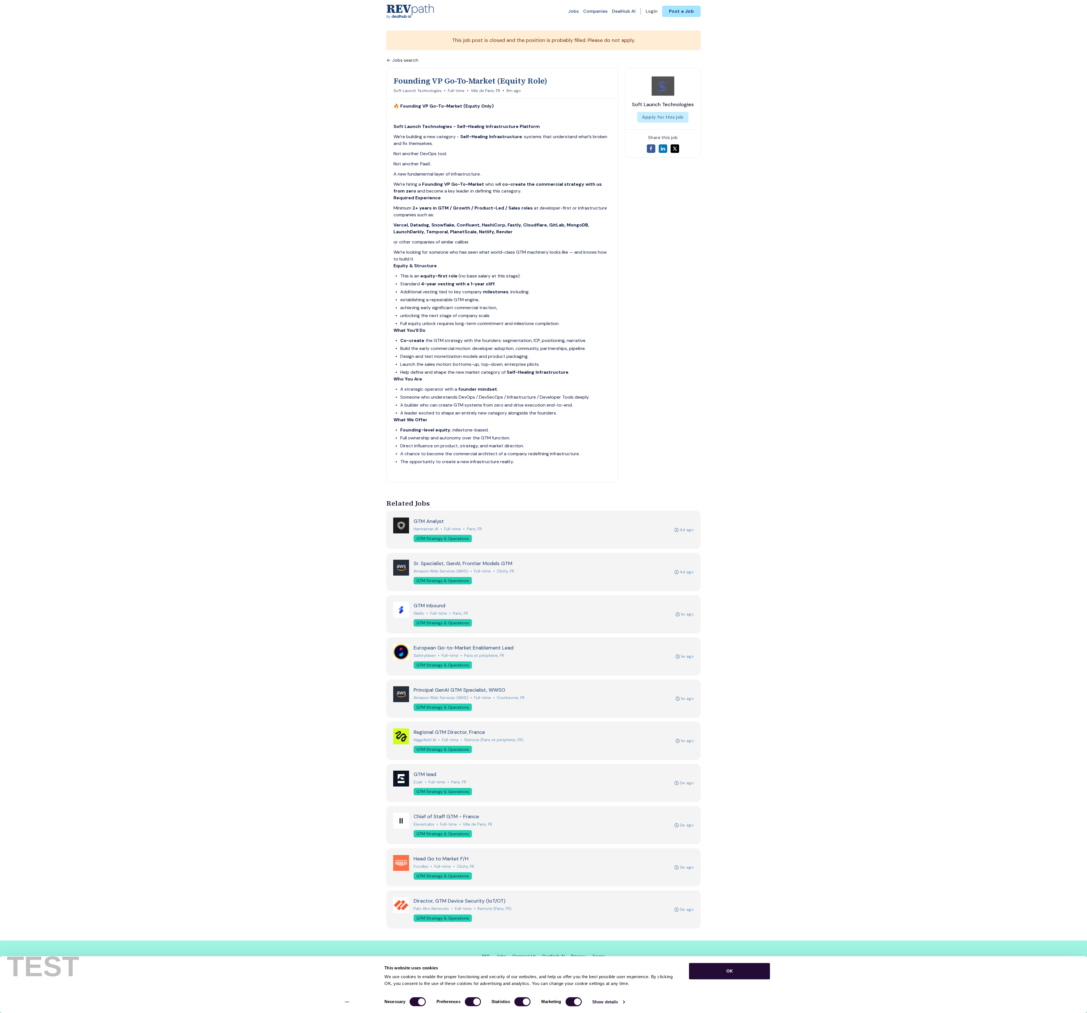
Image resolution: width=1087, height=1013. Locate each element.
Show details (605, 1001)
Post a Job (681, 11)
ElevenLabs (424, 824)
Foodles (421, 866)
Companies (595, 11)
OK (729, 971)
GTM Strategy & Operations (442, 538)
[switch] (473, 1001)
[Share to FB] (651, 148)
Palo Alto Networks (431, 908)
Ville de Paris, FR (485, 90)
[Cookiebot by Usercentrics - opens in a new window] (347, 1002)
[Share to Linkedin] (663, 148)
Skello (419, 613)
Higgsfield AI (425, 739)
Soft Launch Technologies (417, 90)
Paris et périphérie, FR (484, 655)
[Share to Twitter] (675, 148)
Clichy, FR (505, 571)
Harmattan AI (426, 528)
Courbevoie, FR (511, 697)
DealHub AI (623, 11)
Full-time (456, 90)
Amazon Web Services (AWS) (441, 571)
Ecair (418, 782)
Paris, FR (474, 528)
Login (652, 11)
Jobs (573, 11)
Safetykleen (425, 655)
